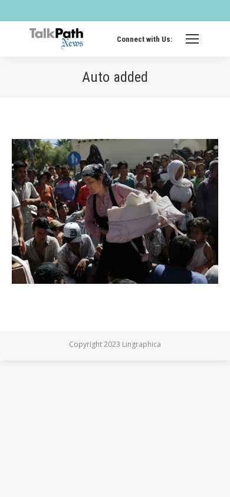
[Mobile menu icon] (192, 39)
